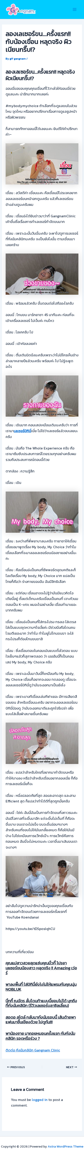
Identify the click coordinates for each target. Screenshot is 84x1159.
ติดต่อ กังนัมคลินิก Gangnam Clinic (33, 1050)
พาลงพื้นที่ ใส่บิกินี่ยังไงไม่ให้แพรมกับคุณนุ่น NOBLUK (41, 986)
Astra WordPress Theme (65, 1146)
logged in (39, 1099)
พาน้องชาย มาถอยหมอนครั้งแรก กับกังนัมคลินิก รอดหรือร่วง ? (40, 1035)
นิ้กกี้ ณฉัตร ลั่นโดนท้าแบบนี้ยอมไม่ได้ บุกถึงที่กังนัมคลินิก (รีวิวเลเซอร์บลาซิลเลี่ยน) (41, 1003)
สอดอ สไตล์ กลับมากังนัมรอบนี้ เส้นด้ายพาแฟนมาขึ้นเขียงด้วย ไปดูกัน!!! (41, 1019)
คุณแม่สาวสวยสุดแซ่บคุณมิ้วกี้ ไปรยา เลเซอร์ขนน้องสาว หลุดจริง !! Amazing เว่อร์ (41, 968)
